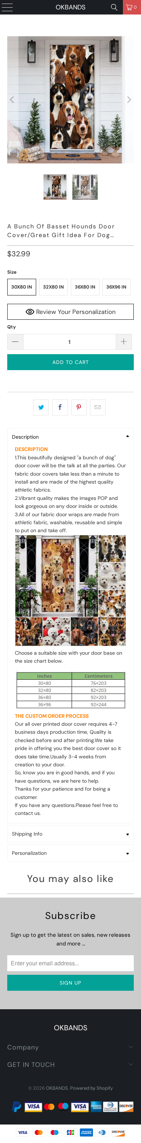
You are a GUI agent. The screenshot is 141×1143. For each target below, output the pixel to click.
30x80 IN (21, 287)
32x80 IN (53, 287)
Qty (11, 327)
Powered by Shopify (91, 1088)
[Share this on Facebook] (60, 407)
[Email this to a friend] (98, 407)
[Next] (128, 99)
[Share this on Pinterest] (79, 407)
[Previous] (12, 99)
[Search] (114, 7)
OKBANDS (70, 7)
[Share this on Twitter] (41, 407)
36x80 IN (85, 287)
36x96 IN (116, 287)
